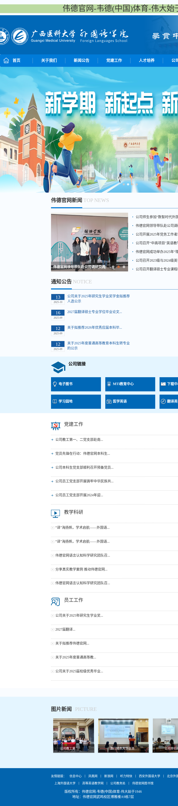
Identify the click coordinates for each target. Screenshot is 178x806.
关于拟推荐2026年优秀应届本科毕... (94, 327)
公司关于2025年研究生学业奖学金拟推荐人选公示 (98, 298)
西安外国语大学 (149, 776)
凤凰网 (92, 776)
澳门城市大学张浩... (115, 748)
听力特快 (126, 776)
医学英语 (120, 401)
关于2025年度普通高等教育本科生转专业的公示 (98, 345)
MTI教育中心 (123, 384)
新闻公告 (81, 60)
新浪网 (108, 776)
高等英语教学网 (93, 783)
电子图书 (66, 384)
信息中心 (75, 776)
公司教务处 (117, 783)
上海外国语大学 (65, 783)
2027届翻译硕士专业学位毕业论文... (94, 312)
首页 (16, 60)
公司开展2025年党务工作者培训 (77, 267)
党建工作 (114, 60)
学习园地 (66, 401)
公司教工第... (61, 748)
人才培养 (147, 60)
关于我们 (49, 60)
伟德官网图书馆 (142, 783)
